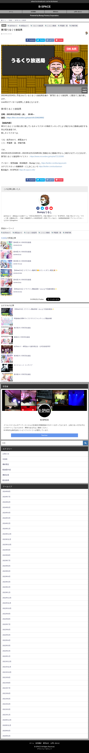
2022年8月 (6, 619)
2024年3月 (6, 518)
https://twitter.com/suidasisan (50, 166)
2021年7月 (6, 688)
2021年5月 (6, 699)
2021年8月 (6, 683)
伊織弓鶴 (74, 25)
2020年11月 (7, 725)
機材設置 (6, 475)
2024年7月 (6, 496)
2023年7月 (6, 560)
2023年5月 (6, 571)
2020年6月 (6, 730)
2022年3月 (6, 645)
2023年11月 (7, 539)
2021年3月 (6, 709)
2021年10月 (7, 672)
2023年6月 (6, 566)
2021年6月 (6, 693)
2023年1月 (6, 592)
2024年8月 (6, 491)
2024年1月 (6, 528)
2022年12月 (7, 598)
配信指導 (6, 480)
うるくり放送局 (38, 25)
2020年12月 (7, 720)
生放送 (4, 25)
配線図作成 (7, 469)
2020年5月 (6, 736)
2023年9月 (6, 550)
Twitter (44, 435)
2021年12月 (7, 661)
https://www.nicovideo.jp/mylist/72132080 (47, 156)
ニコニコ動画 (51, 25)
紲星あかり (25, 25)
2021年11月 (7, 667)
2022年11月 (7, 603)
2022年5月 (6, 635)
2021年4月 (6, 704)
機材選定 (6, 464)
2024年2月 (6, 523)
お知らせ (6, 454)
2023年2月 (6, 587)
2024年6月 (6, 502)
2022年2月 (6, 651)
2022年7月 (6, 624)
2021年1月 (6, 715)
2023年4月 (6, 576)
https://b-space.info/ (27, 170)
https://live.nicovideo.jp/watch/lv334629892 (25, 118)
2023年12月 (7, 534)
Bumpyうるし (44, 212)
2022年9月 (6, 614)
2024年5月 (6, 507)
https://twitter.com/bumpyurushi (53, 163)
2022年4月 (6, 640)
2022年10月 (7, 608)
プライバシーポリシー (44, 749)
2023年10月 (7, 544)
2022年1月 (6, 656)
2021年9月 (6, 677)
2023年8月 (6, 555)
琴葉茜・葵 (64, 25)
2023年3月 (6, 582)
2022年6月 (6, 629)
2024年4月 (6, 512)
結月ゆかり (13, 25)
